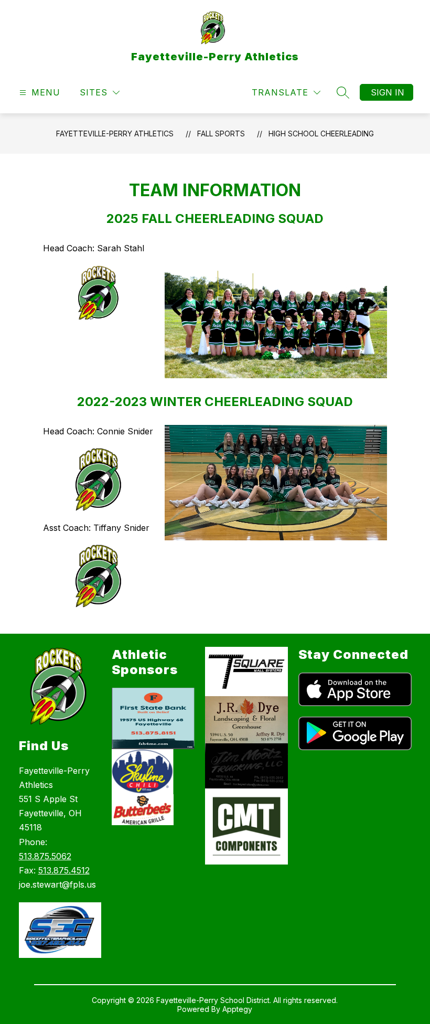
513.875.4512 (64, 870)
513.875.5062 (45, 856)
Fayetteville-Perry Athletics (115, 133)
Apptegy (237, 1009)
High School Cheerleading (321, 133)
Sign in (387, 92)
